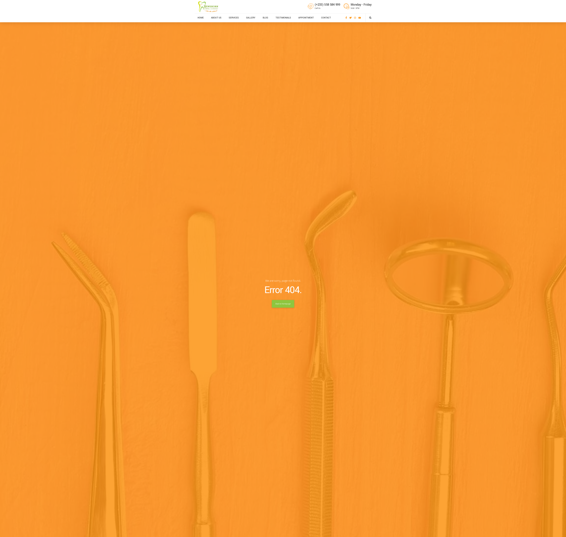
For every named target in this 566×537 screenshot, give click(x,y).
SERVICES (234, 17)
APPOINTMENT (306, 17)
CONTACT (326, 17)
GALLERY (250, 17)
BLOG (265, 17)
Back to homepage (283, 303)
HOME (201, 17)
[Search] (370, 17)
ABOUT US (216, 17)
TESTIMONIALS (283, 17)
